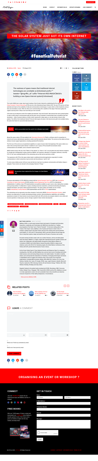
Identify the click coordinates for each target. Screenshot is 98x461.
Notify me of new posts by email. (15, 347)
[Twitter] (13, 2)
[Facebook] (8, 2)
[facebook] (8, 402)
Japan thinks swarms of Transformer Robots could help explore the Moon (84, 175)
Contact (52, 7)
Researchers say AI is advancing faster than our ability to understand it (84, 205)
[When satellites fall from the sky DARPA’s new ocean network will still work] (32, 293)
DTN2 (46, 189)
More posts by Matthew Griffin (28, 277)
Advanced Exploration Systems (54, 192)
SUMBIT (40, 439)
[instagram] (11, 402)
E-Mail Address (41, 401)
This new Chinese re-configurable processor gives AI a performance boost (84, 122)
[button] (65, 286)
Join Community (87, 7)
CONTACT (53, 450)
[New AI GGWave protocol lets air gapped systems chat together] (10, 293)
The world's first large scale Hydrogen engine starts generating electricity (84, 195)
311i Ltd (18, 450)
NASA (56, 204)
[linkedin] (15, 402)
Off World (63, 204)
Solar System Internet (13, 206)
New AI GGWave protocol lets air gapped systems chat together (19, 293)
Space (19, 68)
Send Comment (14, 353)
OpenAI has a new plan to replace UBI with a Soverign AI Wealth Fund (84, 154)
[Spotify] (23, 2)
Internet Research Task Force (44, 180)
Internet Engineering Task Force (42, 182)
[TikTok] (26, 2)
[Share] (21, 2)
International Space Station (45, 204)
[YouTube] (19, 2)
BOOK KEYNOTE (90, 2)
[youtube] (24, 402)
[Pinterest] (12, 210)
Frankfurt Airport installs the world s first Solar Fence (84, 185)
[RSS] (17, 2)
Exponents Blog (62, 7)
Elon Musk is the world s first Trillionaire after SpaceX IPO (84, 112)
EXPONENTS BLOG (68, 450)
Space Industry (24, 206)
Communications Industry (31, 204)
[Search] (95, 7)
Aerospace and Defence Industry (16, 204)
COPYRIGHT (59, 450)
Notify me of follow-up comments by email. (18, 342)
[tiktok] (18, 402)
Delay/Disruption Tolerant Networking (16, 105)
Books (45, 7)
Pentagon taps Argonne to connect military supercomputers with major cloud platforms (84, 144)
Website (39, 413)
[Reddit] (18, 210)
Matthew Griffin (12, 68)
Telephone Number (42, 407)
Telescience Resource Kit (38, 137)
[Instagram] (15, 2)
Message (40, 418)
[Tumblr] (14, 210)
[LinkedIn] (10, 2)
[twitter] (21, 402)
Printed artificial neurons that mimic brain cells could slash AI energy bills (84, 133)
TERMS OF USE (77, 450)
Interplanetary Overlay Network (18, 189)
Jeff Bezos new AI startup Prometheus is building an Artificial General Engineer (83, 164)
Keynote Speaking (75, 7)
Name (39, 395)
